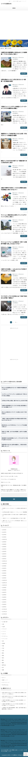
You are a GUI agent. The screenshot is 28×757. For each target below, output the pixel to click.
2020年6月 (4, 546)
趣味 (3, 662)
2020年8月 (4, 544)
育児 (3, 657)
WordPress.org (5, 684)
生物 (3, 650)
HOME (3, 48)
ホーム (11, 1)
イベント (4, 631)
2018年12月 (4, 580)
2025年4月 (4, 529)
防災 (3, 667)
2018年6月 (4, 594)
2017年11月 (4, 611)
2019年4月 (4, 575)
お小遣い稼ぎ (5, 621)
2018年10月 (4, 585)
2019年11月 (4, 561)
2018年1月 (4, 606)
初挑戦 (3, 643)
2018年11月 (4, 582)
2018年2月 (4, 604)
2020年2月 (4, 556)
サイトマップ (23, 1)
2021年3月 (4, 537)
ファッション (5, 638)
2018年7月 (4, 592)
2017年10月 (4, 614)
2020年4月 (4, 551)
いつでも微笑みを (6, 4)
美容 (3, 655)
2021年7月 (4, 532)
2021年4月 (4, 534)
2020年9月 (4, 541)
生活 (3, 648)
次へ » (16, 322)
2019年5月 (4, 573)
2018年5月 (4, 597)
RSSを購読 (16, 1)
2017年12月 (4, 609)
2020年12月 (4, 539)
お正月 (3, 626)
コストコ (4, 633)
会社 (3, 641)
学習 (3, 645)
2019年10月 (4, 563)
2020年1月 (4, 558)
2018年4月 (4, 599)
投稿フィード (5, 680)
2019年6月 (4, 570)
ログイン (4, 677)
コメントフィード (5, 682)
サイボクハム (4, 636)
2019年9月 (4, 565)
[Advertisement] (14, 25)
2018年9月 (4, 587)
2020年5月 (4, 549)
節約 (3, 653)
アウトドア (4, 629)
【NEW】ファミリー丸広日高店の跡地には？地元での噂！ (14, 518)
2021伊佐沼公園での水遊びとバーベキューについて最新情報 (14, 512)
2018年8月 (4, 590)
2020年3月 (4, 553)
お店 (3, 624)
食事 (3, 669)
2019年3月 (4, 578)
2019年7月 (4, 568)
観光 (3, 660)
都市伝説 (4, 665)
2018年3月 (4, 602)
